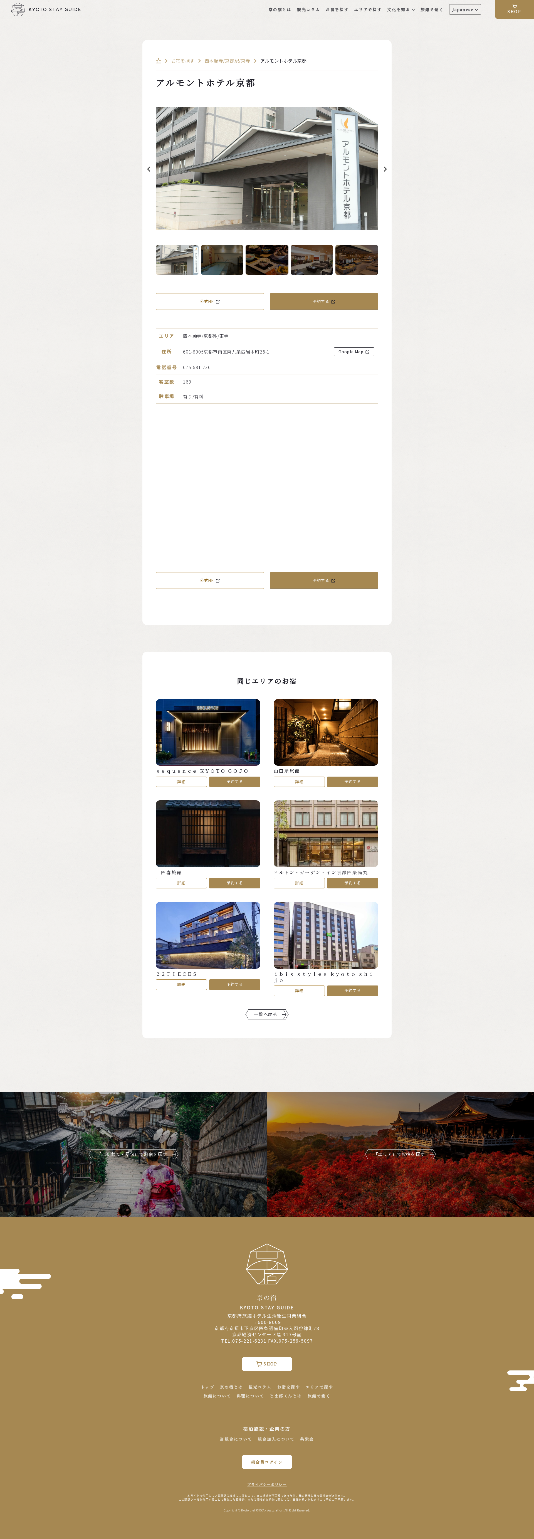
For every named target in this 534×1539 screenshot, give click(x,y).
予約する (321, 301)
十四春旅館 (169, 872)
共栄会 (307, 1439)
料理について (250, 1396)
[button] (177, 260)
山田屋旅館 (287, 771)
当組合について (236, 1439)
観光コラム (308, 9)
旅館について (217, 1396)
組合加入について (276, 1439)
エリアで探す (368, 9)
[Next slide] (384, 169)
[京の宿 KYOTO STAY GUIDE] (46, 9)
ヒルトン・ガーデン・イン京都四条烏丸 (321, 872)
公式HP (207, 301)
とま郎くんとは (286, 1396)
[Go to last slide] (149, 169)
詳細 (181, 781)
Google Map (351, 351)
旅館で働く (432, 9)
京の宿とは (280, 9)
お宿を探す (337, 9)
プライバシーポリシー (267, 1484)
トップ (208, 1387)
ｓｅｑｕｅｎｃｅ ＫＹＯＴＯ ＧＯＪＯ (202, 771)
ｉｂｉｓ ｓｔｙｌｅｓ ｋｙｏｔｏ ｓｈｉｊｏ (324, 977)
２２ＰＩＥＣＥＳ (177, 974)
